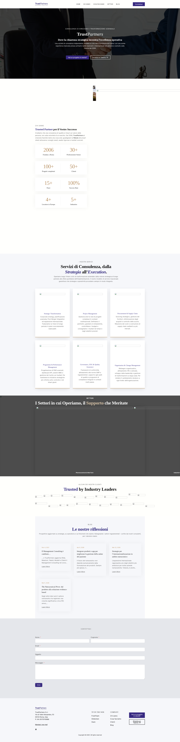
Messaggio (39, 663)
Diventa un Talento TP (100, 57)
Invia (38, 685)
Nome (37, 637)
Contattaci (139, 4)
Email (37, 646)
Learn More (46, 566)
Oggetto (38, 654)
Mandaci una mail (41, 724)
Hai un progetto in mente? (77, 57)
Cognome (94, 637)
